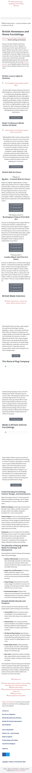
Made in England (7, 737)
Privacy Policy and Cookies (10, 740)
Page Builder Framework (19, 770)
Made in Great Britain (11, 38)
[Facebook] (4, 754)
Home (3, 38)
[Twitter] (8, 754)
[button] (16, 18)
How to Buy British (7, 730)
